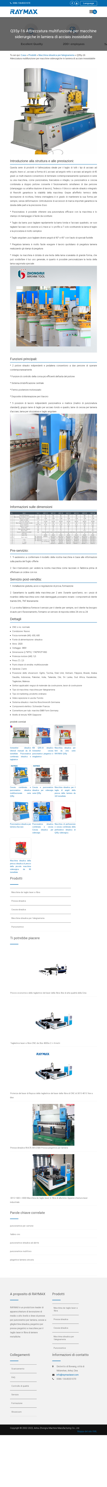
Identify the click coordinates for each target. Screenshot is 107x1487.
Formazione (16, 1403)
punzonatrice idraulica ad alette (24, 1243)
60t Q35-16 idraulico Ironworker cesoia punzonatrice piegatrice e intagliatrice (42, 752)
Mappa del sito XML (87, 1431)
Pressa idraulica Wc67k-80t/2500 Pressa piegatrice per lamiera (39, 1148)
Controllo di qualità (20, 1386)
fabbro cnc (15, 1234)
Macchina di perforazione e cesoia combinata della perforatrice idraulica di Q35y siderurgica (65, 828)
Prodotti (32, 55)
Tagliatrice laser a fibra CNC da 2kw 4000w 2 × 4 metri (35, 1043)
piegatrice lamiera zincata (22, 1260)
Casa (23, 55)
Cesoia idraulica (18, 909)
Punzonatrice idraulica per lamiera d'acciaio (20, 825)
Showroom (16, 1412)
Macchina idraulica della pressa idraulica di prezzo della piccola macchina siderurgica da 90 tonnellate (20, 866)
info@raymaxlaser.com (68, 1374)
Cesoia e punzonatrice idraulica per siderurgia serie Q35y (42, 790)
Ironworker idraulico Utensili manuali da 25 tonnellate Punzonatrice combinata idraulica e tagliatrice (20, 753)
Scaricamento (17, 1368)
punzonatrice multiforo (20, 1251)
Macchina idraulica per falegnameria (56, 55)
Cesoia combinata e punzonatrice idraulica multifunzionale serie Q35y (20, 791)
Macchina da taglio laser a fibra (25, 892)
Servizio (15, 1394)
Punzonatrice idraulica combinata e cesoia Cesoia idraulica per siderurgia (42, 828)
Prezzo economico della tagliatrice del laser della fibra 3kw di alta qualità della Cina (48, 993)
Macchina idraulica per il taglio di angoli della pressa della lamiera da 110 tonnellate (65, 791)
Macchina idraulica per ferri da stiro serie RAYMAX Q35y (65, 751)
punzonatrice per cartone (21, 1226)
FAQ (13, 1377)
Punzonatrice (17, 927)
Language (88, 3)
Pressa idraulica (18, 901)
